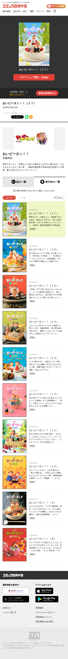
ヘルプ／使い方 (10, 612)
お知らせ (7, 608)
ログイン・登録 (44, 11)
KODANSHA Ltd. (10, 645)
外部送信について (43, 617)
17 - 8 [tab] (9, 198)
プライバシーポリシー (45, 612)
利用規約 (40, 608)
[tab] (18, 182)
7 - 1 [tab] (23, 198)
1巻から (60, 198)
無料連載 (6, 11)
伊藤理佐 (8, 158)
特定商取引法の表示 (44, 621)
